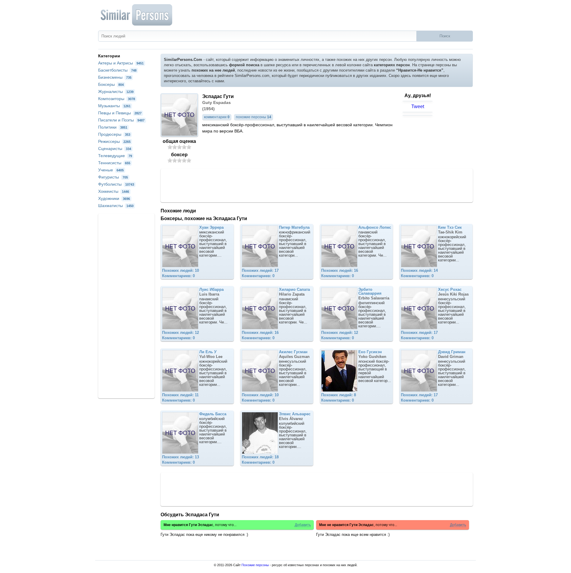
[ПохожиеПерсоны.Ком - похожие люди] (136, 15)
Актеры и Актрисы (121, 63)
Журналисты (116, 91)
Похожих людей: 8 (338, 395)
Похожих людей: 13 (180, 457)
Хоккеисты (113, 191)
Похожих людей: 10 (180, 270)
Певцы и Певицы (120, 113)
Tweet (417, 106)
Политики (112, 127)
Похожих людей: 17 (260, 270)
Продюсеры (114, 134)
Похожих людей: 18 (260, 457)
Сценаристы (114, 148)
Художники (114, 198)
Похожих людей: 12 (180, 332)
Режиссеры (114, 141)
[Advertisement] (316, 185)
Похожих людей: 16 (339, 270)
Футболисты (116, 184)
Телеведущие (115, 155)
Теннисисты (114, 162)
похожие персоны (253, 117)
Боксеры (111, 84)
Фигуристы (113, 177)
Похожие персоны (255, 565)
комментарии (217, 117)
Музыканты (114, 105)
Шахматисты (116, 205)
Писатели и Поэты (121, 120)
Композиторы (116, 98)
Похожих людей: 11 (180, 395)
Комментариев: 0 (178, 276)
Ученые (111, 170)
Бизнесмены (114, 77)
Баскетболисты (117, 70)
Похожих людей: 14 (419, 270)
